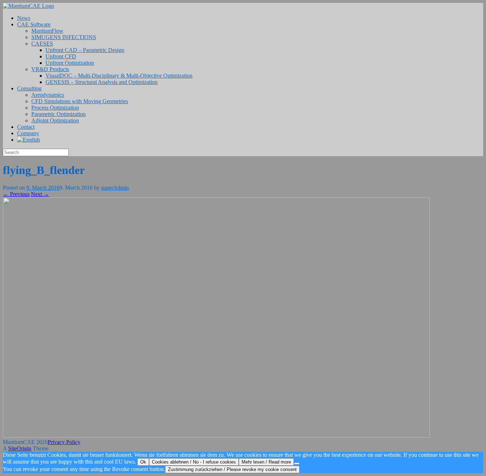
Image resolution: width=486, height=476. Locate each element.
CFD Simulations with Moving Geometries (79, 101)
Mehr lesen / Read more (266, 462)
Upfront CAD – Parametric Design (85, 50)
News (23, 18)
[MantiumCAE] (28, 6)
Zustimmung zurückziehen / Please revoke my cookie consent (232, 469)
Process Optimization (55, 108)
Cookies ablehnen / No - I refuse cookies (194, 462)
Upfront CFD (61, 56)
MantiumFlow (47, 31)
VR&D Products (50, 69)
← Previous (16, 194)
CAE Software (34, 24)
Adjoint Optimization (55, 120)
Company (28, 133)
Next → (40, 194)
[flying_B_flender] (216, 436)
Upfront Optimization (70, 63)
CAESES (42, 44)
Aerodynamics (47, 95)
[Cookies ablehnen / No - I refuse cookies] (297, 463)
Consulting (29, 88)
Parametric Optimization (58, 114)
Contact (26, 127)
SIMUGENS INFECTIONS (63, 37)
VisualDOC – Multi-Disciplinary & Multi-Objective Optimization (119, 76)
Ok (143, 462)
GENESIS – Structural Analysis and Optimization (102, 82)
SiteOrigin (19, 448)
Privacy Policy (64, 442)
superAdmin (115, 188)
